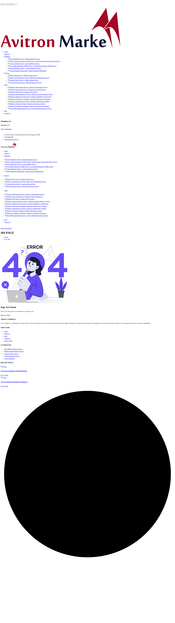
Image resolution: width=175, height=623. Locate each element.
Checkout (9, 129)
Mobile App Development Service (39, 78)
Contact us (7, 113)
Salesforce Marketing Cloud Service (41, 97)
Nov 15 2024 (4, 375)
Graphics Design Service (31, 80)
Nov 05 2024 (4, 386)
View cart (3, 129)
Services (6, 73)
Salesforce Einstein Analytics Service (42, 94)
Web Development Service (12, 356)
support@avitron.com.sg (11, 139)
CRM (5, 85)
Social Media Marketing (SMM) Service (44, 66)
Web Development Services (33, 82)
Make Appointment (6, 228)
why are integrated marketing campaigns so (14, 382)
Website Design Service (30, 75)
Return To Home (5, 315)
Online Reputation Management (37, 71)
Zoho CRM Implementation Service (40, 108)
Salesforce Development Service (37, 87)
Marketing (7, 56)
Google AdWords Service (31, 63)
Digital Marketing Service (32, 59)
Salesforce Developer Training (36, 104)
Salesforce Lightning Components (39, 106)
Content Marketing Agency (33, 68)
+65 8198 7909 (8, 137)
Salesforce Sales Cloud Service (36, 89)
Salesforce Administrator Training (39, 101)
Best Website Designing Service (13, 349)
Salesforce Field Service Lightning (39, 99)
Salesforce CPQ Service (30, 92)
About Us (7, 54)
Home (6, 52)
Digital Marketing (9, 358)
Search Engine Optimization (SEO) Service (47, 61)
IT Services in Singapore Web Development (14, 371)
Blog (5, 111)
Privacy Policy (8, 341)
